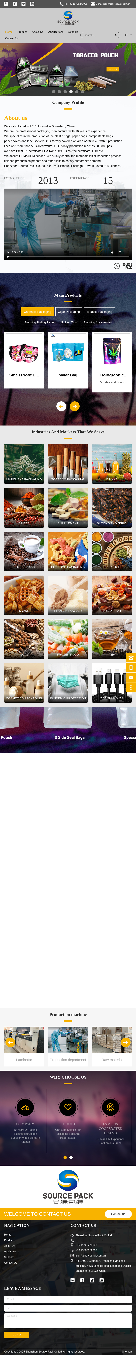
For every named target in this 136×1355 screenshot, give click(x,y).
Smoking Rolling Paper (39, 322)
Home (8, 31)
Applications (55, 31)
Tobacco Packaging (99, 311)
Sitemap (127, 1351)
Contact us (118, 1214)
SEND (16, 1334)
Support (73, 31)
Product (22, 31)
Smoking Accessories (97, 322)
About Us (37, 31)
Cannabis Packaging (37, 311)
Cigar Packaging (69, 311)
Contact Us (12, 38)
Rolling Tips (69, 322)
